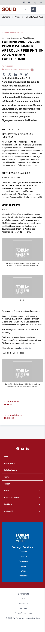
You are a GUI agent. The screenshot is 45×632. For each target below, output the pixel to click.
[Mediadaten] (35, 2)
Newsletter (23, 561)
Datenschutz (23, 594)
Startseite (6, 17)
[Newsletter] (29, 2)
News (6, 477)
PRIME (7, 456)
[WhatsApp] (26, 74)
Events (23, 571)
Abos (23, 566)
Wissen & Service (11, 497)
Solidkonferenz (10, 470)
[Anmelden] (33, 9)
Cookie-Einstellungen (23, 613)
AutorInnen (23, 556)
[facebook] (4, 74)
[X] (10, 74)
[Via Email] (21, 74)
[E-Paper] (23, 2)
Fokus (6, 490)
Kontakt (23, 608)
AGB (23, 599)
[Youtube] (22, 448)
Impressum (23, 603)
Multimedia (9, 511)
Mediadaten (23, 576)
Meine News (9, 463)
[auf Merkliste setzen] (32, 69)
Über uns (23, 552)
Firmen (7, 484)
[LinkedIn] (15, 74)
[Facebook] (17, 448)
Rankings (8, 504)
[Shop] (40, 2)
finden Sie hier (25, 348)
